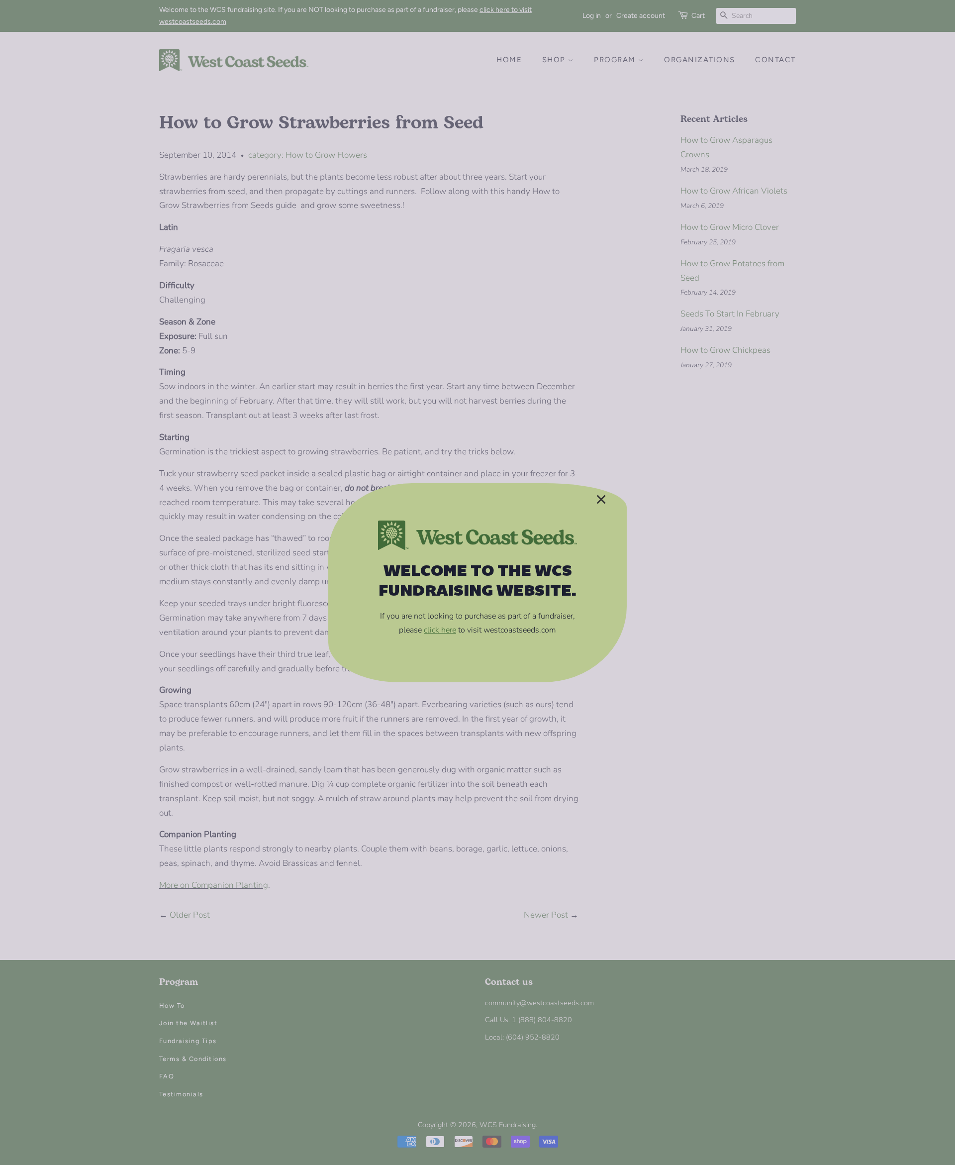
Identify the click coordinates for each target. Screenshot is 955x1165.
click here (440, 630)
